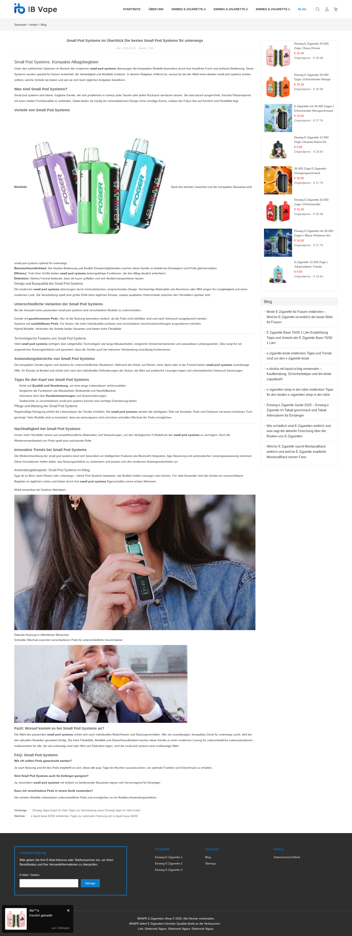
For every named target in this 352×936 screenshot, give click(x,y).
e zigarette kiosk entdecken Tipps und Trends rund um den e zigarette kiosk (299, 356)
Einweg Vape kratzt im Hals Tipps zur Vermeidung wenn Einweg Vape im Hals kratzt (86, 810)
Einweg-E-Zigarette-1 (169, 857)
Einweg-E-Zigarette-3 (169, 869)
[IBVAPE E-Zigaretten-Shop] (35, 11)
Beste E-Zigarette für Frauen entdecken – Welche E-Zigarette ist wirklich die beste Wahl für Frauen (300, 317)
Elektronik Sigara (156, 928)
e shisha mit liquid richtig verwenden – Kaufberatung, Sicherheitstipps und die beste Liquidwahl (299, 374)
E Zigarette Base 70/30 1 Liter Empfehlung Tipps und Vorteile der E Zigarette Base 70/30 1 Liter (299, 338)
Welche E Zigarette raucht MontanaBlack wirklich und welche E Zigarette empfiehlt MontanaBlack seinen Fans (296, 452)
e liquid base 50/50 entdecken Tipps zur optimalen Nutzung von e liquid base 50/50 (84, 816)
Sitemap (210, 863)
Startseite (132, 9)
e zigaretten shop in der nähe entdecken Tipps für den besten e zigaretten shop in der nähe (300, 392)
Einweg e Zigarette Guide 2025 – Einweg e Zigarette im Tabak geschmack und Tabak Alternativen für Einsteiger (298, 410)
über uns (156, 9)
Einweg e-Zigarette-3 (189, 9)
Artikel (33, 24)
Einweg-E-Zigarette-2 (169, 863)
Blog (302, 9)
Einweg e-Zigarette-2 (231, 9)
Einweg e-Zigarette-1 (273, 9)
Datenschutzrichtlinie (287, 857)
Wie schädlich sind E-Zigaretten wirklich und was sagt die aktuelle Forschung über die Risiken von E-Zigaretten (299, 431)
